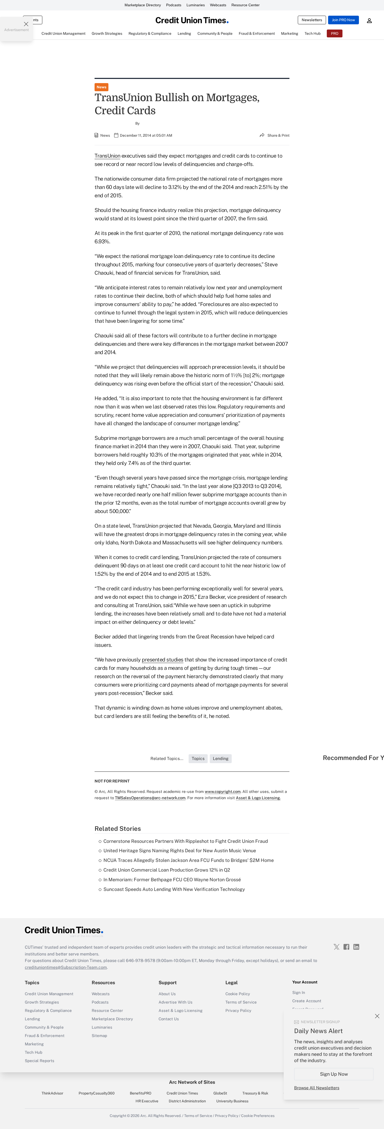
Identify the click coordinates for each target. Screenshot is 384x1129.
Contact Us (169, 1019)
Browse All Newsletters (316, 1087)
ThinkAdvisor (52, 1093)
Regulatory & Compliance (48, 1010)
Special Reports (39, 1060)
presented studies (162, 659)
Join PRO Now (343, 20)
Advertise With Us (176, 1002)
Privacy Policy (238, 1010)
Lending (32, 1019)
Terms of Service (241, 1002)
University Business (232, 1101)
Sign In (298, 992)
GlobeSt (220, 1093)
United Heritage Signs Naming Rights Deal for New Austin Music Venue (179, 850)
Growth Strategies (42, 1002)
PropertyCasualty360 (97, 1093)
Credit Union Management (49, 994)
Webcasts (218, 5)
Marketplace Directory (143, 5)
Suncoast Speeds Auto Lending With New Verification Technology (174, 889)
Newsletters (312, 20)
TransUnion (107, 156)
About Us (167, 994)
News (101, 87)
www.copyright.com (223, 791)
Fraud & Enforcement (45, 1035)
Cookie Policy (237, 994)
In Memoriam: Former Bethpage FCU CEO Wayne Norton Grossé (172, 879)
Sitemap (99, 1035)
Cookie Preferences (258, 1116)
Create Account (306, 1001)
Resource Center (245, 5)
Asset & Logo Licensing (180, 1010)
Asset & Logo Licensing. (258, 798)
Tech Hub (33, 1052)
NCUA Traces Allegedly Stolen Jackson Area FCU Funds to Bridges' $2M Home (188, 860)
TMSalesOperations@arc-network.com (150, 798)
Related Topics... (166, 758)
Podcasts (173, 5)
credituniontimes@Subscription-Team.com (66, 967)
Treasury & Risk (255, 1093)
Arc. (143, 1116)
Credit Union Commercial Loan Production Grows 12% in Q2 (166, 870)
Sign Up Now (334, 1074)
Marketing (34, 1044)
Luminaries (196, 5)
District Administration (187, 1101)
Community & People (44, 1027)
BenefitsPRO (140, 1093)
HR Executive (147, 1101)
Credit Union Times (182, 1093)
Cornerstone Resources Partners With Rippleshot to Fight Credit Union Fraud (185, 841)
